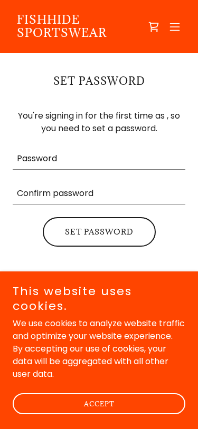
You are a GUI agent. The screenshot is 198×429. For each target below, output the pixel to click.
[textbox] (99, 159)
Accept (99, 403)
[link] (73, 34)
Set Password (99, 232)
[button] (174, 26)
